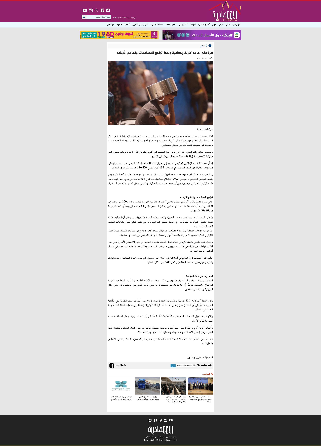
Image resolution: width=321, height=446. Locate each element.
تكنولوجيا (183, 24)
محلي (227, 24)
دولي (214, 24)
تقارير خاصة (170, 24)
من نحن (110, 24)
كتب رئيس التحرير (141, 24)
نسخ (173, 366)
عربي (220, 24)
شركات (192, 24)
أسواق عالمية (204, 24)
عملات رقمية (157, 24)
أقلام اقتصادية (123, 24)
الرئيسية (236, 24)
